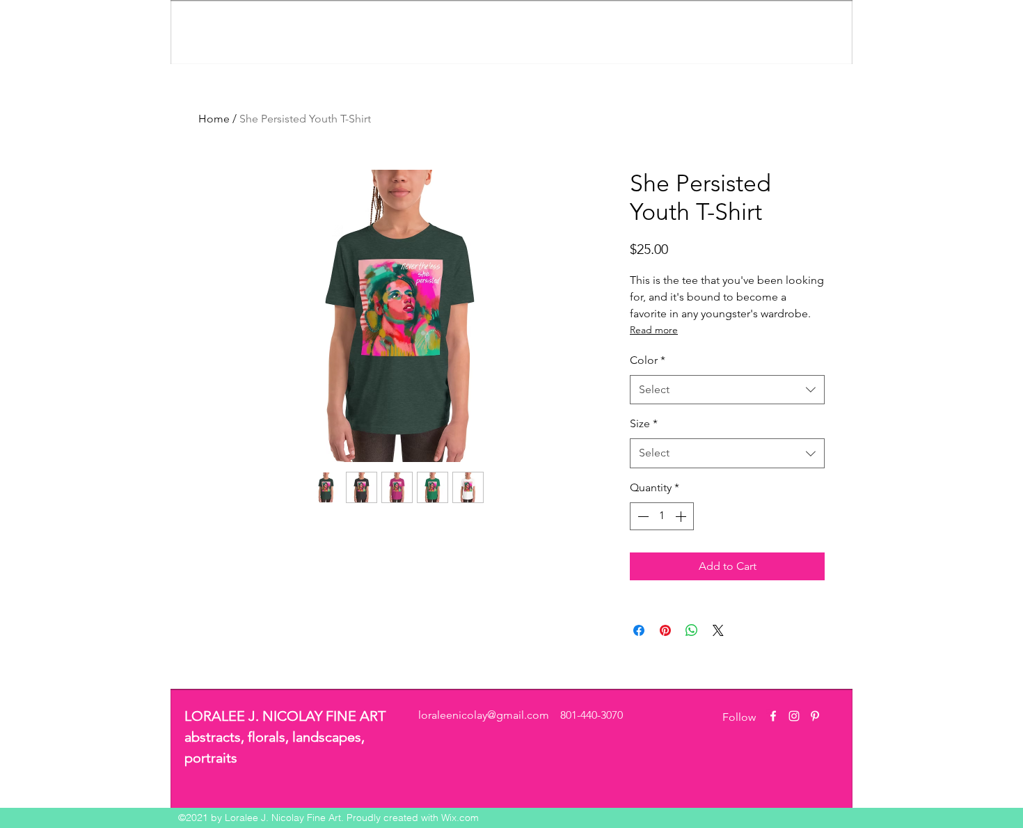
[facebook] (773, 716)
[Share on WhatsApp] (691, 630)
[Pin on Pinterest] (665, 630)
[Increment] (682, 516)
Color (647, 360)
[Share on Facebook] (639, 630)
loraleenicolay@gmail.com (483, 715)
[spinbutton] (661, 516)
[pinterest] (815, 716)
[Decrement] (641, 516)
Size (644, 423)
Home (214, 118)
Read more (654, 330)
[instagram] (794, 716)
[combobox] (727, 390)
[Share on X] (718, 630)
